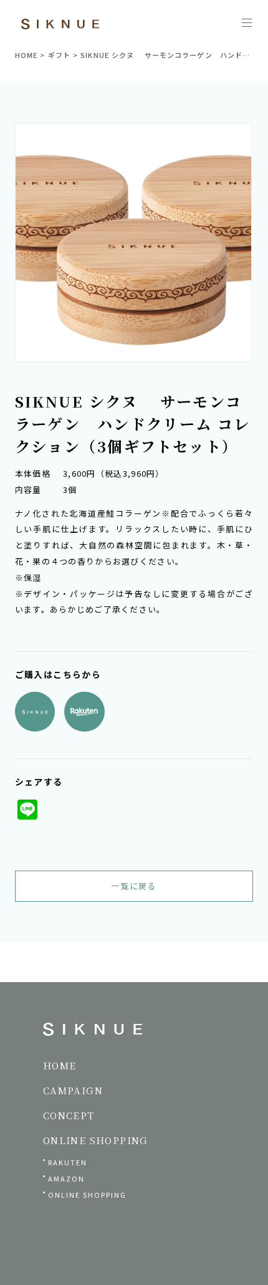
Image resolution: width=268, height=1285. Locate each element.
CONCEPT (69, 1115)
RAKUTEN (67, 1162)
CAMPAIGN (73, 1090)
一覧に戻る (134, 886)
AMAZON (66, 1178)
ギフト (59, 55)
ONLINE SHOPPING (87, 1195)
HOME (26, 55)
